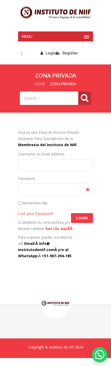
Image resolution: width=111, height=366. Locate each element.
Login (51, 53)
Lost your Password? (35, 213)
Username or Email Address (41, 154)
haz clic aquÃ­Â (59, 228)
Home (40, 84)
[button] (99, 354)
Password (26, 178)
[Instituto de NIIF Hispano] (55, 12)
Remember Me (34, 203)
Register (70, 53)
